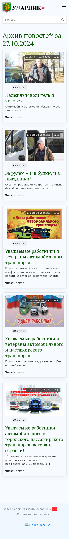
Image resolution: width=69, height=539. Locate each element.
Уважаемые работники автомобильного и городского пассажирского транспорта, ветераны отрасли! (34, 439)
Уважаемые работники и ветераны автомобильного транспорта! (34, 256)
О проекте (24, 514)
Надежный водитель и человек (29, 98)
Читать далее (14, 117)
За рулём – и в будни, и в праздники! (32, 176)
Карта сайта (41, 514)
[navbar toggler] (63, 7)
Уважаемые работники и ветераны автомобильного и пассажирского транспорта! (34, 347)
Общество (19, 87)
